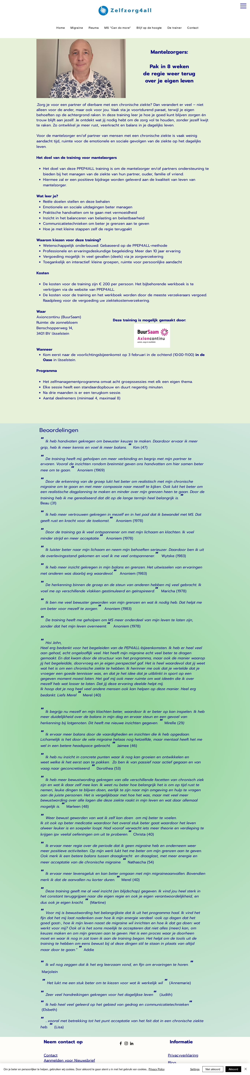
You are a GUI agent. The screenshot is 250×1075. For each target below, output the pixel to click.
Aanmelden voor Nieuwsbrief (69, 1060)
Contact (50, 1055)
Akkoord (233, 1069)
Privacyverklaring (183, 1055)
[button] (243, 6)
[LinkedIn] (131, 1043)
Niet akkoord (213, 1069)
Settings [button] (194, 1069)
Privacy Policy (157, 1069)
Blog (172, 1062)
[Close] (245, 1069)
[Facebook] (120, 1043)
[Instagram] (126, 1043)
